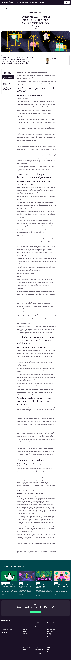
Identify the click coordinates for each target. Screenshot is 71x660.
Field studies (37, 626)
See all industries (63, 635)
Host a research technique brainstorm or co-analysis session (7, 77)
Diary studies (37, 628)
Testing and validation (51, 640)
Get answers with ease (26, 625)
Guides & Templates (24, 2)
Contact (48, 651)
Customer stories (25, 651)
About (48, 647)
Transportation (62, 630)
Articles (16, 2)
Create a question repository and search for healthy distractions (7, 88)
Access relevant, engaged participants (27, 623)
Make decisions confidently (25, 629)
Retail (61, 624)
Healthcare (62, 628)
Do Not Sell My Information (6, 629)
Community (42, 2)
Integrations (24, 633)
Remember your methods (7, 92)
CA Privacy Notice (4, 627)
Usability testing (38, 622)
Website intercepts (38, 624)
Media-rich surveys (38, 630)
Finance (61, 626)
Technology (62, 622)
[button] (62, 2)
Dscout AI (24, 631)
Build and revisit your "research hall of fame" (7, 73)
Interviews (37, 633)
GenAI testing (50, 631)
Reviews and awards (26, 647)
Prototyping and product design (52, 637)
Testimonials (24, 649)
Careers (48, 653)
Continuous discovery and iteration (52, 626)
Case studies (24, 653)
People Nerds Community (40, 653)
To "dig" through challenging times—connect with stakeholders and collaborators (8, 83)
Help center (37, 655)
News (48, 649)
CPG (61, 633)
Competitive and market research (51, 623)
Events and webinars (39, 651)
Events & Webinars (34, 2)
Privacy (2, 625)
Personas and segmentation (49, 634)
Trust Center (49, 655)
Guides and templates (39, 649)
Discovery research (51, 629)
